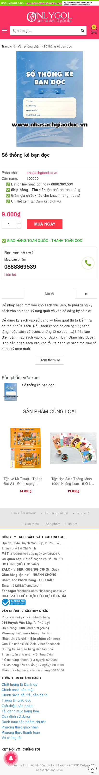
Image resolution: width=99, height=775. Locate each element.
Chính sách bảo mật (18, 689)
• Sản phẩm (52, 523)
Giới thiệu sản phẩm (17, 705)
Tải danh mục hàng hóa (20, 711)
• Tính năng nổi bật (54, 513)
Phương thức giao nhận (20, 727)
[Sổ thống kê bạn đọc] (11, 392)
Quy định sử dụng (16, 716)
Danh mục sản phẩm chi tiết (24, 721)
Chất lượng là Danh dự (19, 684)
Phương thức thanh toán (21, 732)
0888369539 (20, 266)
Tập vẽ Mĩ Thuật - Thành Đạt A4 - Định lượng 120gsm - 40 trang (23, 483)
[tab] (49, 294)
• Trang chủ (81, 513)
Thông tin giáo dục (16, 700)
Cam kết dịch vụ (48, 201)
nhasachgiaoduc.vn (49, 770)
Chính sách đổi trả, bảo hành (25, 694)
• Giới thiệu (31, 523)
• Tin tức (71, 523)
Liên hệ (10, 274)
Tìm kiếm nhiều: (23, 513)
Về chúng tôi (11, 737)
